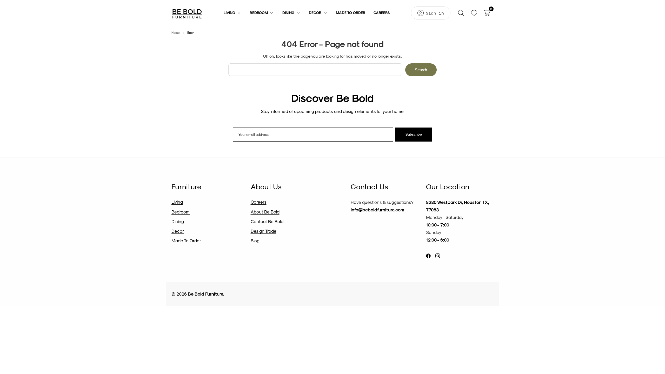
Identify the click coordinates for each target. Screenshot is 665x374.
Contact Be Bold (267, 221)
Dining (177, 221)
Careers (259, 201)
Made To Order (186, 240)
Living (177, 201)
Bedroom (180, 211)
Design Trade (263, 230)
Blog (255, 240)
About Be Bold (265, 211)
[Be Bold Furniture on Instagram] (437, 255)
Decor (177, 230)
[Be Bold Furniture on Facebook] (428, 255)
